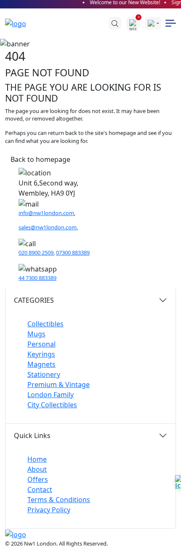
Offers (37, 479)
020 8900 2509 (36, 252)
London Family (50, 394)
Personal (41, 344)
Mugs (36, 334)
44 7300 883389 (37, 278)
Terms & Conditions (58, 499)
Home (37, 459)
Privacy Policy (48, 509)
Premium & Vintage (58, 384)
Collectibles (45, 323)
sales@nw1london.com (48, 227)
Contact (39, 489)
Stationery (43, 374)
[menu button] (170, 23)
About (37, 469)
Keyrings (41, 354)
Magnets (41, 364)
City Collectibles (52, 404)
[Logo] (20, 23)
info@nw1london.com (46, 213)
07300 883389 (73, 252)
